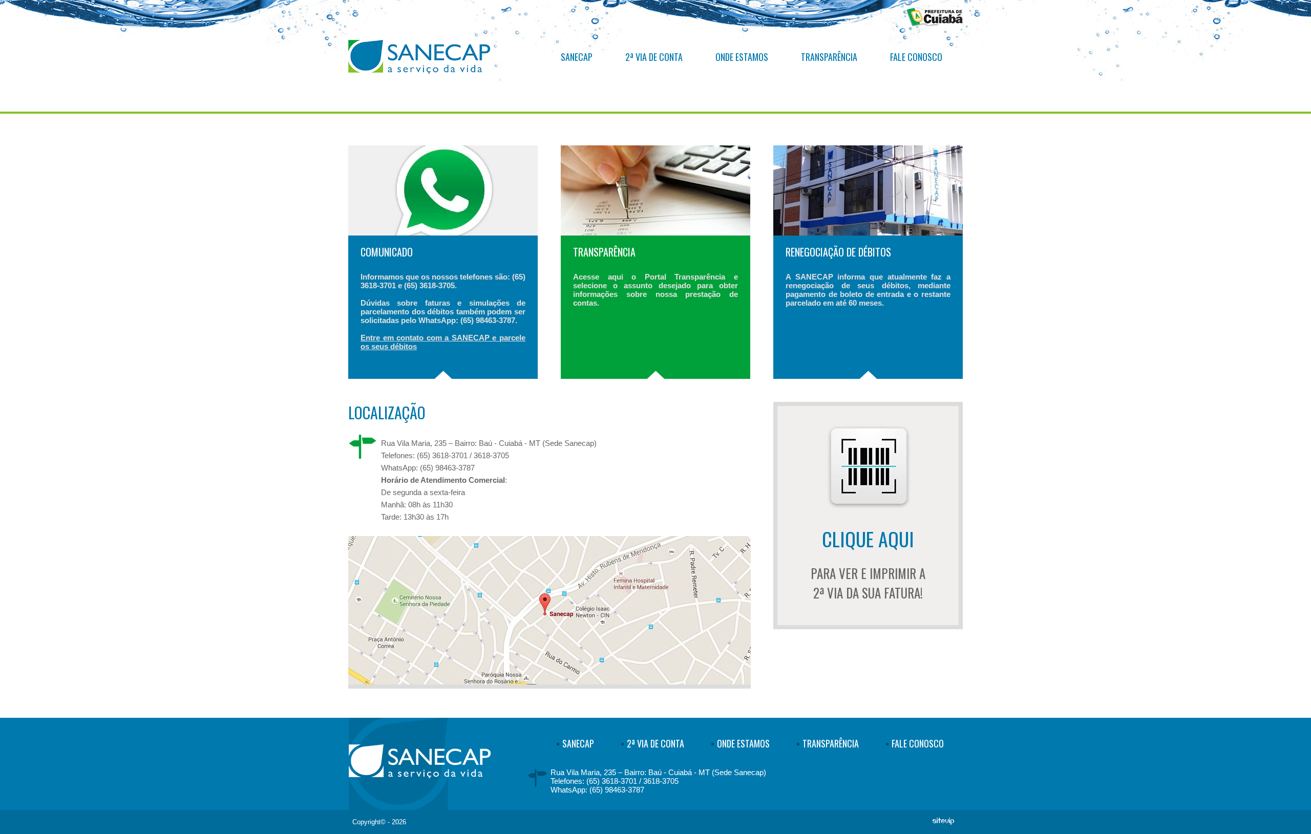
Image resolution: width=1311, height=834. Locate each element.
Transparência (829, 56)
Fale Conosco (916, 56)
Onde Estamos (741, 56)
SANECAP (577, 56)
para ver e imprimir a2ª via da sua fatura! (868, 563)
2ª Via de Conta (654, 56)
